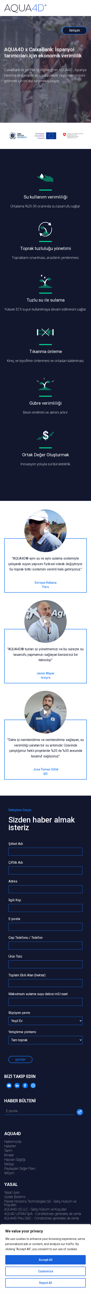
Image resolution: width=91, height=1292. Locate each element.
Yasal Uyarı (12, 1192)
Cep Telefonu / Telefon (25, 938)
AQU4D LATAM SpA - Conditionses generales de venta (42, 1214)
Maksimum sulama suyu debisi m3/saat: (38, 994)
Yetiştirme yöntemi (22, 1032)
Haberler (10, 1146)
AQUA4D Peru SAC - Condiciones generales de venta (41, 1218)
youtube (9, 1085)
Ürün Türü (15, 956)
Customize (45, 1271)
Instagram (33, 1085)
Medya (9, 1164)
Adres (12, 881)
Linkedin (17, 1085)
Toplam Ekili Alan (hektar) (27, 975)
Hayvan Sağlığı (14, 1160)
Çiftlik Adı (15, 863)
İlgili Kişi (14, 900)
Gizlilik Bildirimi (14, 1197)
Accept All (45, 1259)
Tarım (8, 1151)
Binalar (9, 1155)
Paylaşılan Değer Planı (19, 1169)
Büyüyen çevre (19, 1013)
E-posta (14, 919)
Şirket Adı (15, 844)
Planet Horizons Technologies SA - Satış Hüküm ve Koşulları (40, 1203)
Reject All (45, 1283)
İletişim (9, 1173)
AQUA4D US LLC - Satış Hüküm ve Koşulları (35, 1209)
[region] (45, 1258)
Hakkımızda (12, 1142)
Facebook (25, 1085)
